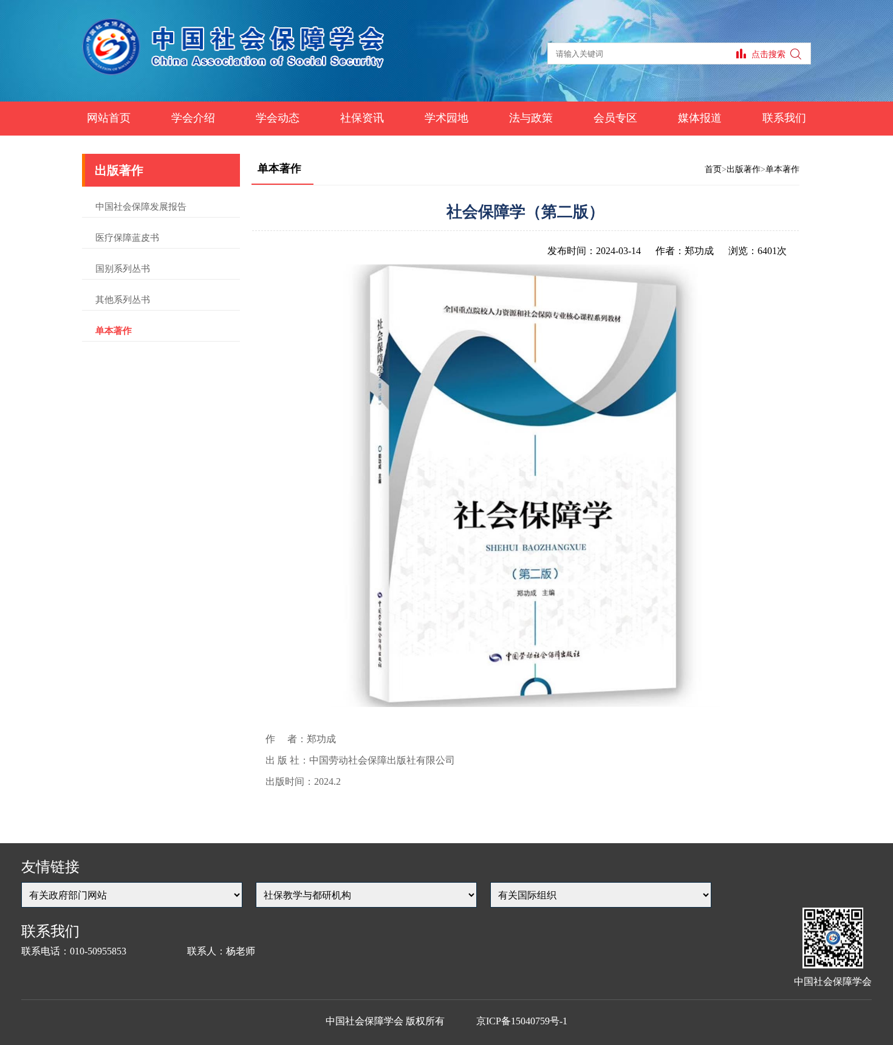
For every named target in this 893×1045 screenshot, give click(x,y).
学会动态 (277, 118)
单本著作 (113, 331)
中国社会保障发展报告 (140, 207)
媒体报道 (700, 118)
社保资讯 (362, 118)
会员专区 (615, 118)
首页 (713, 169)
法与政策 (531, 118)
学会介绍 (193, 118)
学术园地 (446, 118)
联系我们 (784, 118)
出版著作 (744, 169)
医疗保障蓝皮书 (127, 238)
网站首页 (109, 118)
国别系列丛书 (122, 269)
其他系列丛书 (122, 300)
